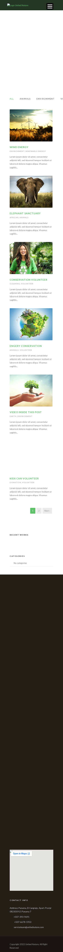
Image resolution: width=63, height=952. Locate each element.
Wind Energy (19, 147)
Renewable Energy (36, 151)
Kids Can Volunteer (24, 478)
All (12, 98)
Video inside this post (26, 412)
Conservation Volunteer (28, 279)
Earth (13, 416)
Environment (46, 98)
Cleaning (15, 284)
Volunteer (27, 284)
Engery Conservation (26, 345)
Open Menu (49, 6)
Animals (25, 98)
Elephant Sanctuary (25, 213)
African (14, 217)
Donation (15, 482)
